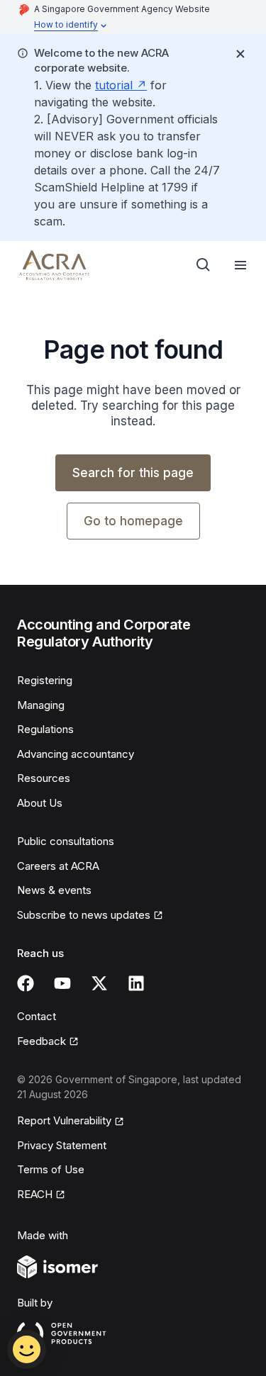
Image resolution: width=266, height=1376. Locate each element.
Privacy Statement (61, 1145)
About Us (39, 803)
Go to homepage (133, 521)
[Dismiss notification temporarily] (240, 54)
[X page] (99, 983)
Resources (43, 778)
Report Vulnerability (64, 1120)
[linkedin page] (136, 983)
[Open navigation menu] (240, 265)
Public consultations (65, 841)
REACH (34, 1194)
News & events (54, 890)
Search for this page (133, 473)
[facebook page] (25, 983)
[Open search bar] (204, 265)
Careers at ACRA (58, 866)
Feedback (41, 1041)
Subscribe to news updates (83, 915)
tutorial (114, 85)
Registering (44, 680)
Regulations (45, 729)
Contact (36, 1016)
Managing (41, 705)
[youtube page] (62, 983)
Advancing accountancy (75, 754)
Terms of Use (50, 1169)
